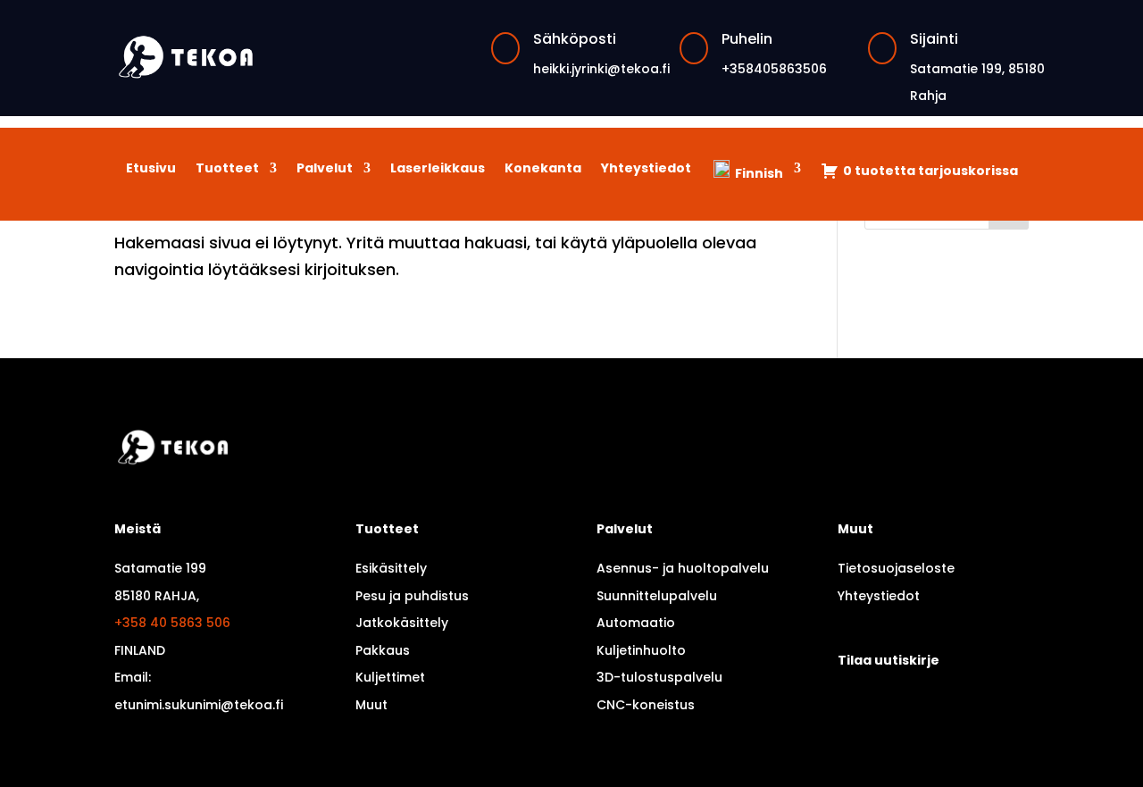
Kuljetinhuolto (641, 650)
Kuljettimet (390, 677)
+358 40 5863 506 (172, 623)
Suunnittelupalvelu (657, 596)
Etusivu (151, 169)
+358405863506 (774, 69)
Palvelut (324, 169)
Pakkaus (382, 650)
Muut (371, 705)
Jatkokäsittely (401, 623)
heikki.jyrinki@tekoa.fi (601, 69)
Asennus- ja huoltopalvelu (683, 568)
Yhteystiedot (646, 169)
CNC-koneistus (646, 705)
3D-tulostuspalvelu (659, 677)
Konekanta (543, 169)
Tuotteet (227, 169)
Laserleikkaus (437, 169)
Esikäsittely (391, 568)
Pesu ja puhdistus (412, 596)
